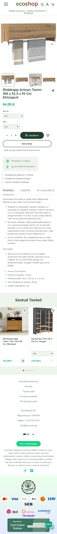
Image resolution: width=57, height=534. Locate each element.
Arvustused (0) (46, 190)
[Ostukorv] (52, 5)
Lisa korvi (34, 135)
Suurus (5, 111)
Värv (5, 122)
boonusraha (34, 150)
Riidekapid (28, 13)
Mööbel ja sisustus (17, 11)
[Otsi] (42, 4)
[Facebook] (25, 470)
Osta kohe (27, 143)
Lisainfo (25, 190)
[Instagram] (31, 470)
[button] (23, 361)
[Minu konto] (47, 5)
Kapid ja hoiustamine (36, 11)
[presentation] (5, 44)
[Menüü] (6, 4)
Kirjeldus (8, 190)
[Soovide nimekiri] (48, 135)
